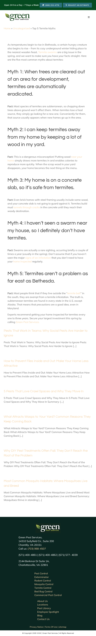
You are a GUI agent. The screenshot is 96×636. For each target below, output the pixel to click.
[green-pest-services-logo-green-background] (48, 524)
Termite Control (42, 587)
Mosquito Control (43, 584)
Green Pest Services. (28, 322)
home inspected (22, 261)
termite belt (73, 293)
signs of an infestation (38, 257)
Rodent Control (42, 580)
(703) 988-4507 (37, 548)
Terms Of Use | (52, 627)
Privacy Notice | (37, 627)
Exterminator (41, 577)
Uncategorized (21, 28)
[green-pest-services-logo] (17, 13)
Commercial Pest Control (48, 595)
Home (7, 28)
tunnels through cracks (26, 207)
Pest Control (41, 573)
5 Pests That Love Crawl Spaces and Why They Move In (44, 391)
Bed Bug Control (43, 591)
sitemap (62, 627)
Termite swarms (47, 52)
